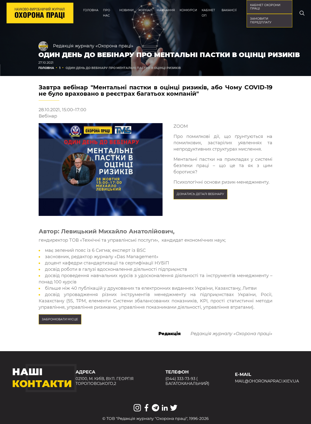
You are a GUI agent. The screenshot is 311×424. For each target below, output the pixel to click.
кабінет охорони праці (265, 6)
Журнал (145, 10)
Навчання (166, 10)
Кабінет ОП (208, 12)
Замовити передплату (260, 20)
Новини (126, 10)
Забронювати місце (60, 319)
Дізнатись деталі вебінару (200, 194)
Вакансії (229, 10)
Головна (90, 10)
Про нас (106, 12)
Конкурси (188, 10)
